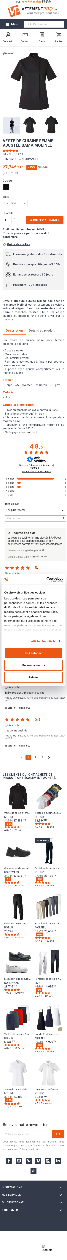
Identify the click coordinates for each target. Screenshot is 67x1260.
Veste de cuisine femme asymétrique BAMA (29, 812)
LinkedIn (58, 1160)
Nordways (11, 872)
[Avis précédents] (22, 757)
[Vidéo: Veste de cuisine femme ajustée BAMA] (12, 125)
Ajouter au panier (45, 220)
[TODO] (43, 550)
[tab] (42, 330)
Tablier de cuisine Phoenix (18, 1034)
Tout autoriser (33, 653)
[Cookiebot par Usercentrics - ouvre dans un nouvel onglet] (47, 579)
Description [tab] (14, 330)
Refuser (33, 677)
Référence (9, 159)
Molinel (9, 816)
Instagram (48, 1160)
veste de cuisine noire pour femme (37, 340)
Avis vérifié (14, 573)
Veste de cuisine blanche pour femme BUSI (28, 1089)
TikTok (33, 1170)
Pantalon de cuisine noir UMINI (21, 923)
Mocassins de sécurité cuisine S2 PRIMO (27, 978)
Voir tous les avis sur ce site (36, 471)
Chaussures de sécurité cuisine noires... (26, 868)
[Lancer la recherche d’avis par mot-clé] (63, 518)
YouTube (19, 1160)
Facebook (9, 1160)
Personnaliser (31, 665)
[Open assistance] (47, 1249)
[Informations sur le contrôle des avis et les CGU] (53, 465)
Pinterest (28, 1160)
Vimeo (38, 1160)
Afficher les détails (43, 641)
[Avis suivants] (49, 757)
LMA (38, 982)
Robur (39, 816)
